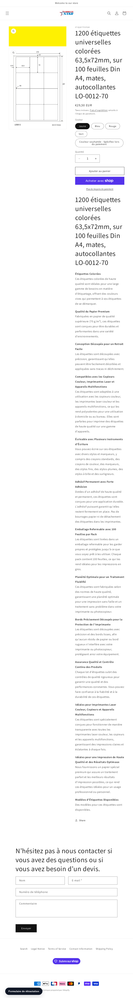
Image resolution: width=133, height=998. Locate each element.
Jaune (82, 126)
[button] (7, 13)
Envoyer (26, 928)
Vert (81, 133)
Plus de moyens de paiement (99, 189)
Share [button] (82, 820)
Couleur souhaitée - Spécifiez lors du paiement (99, 143)
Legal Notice (38, 948)
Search (24, 948)
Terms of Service (57, 948)
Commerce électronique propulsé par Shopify (49, 990)
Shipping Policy (104, 948)
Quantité (79, 151)
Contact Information (80, 948)
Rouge (112, 126)
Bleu (97, 126)
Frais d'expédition (99, 110)
